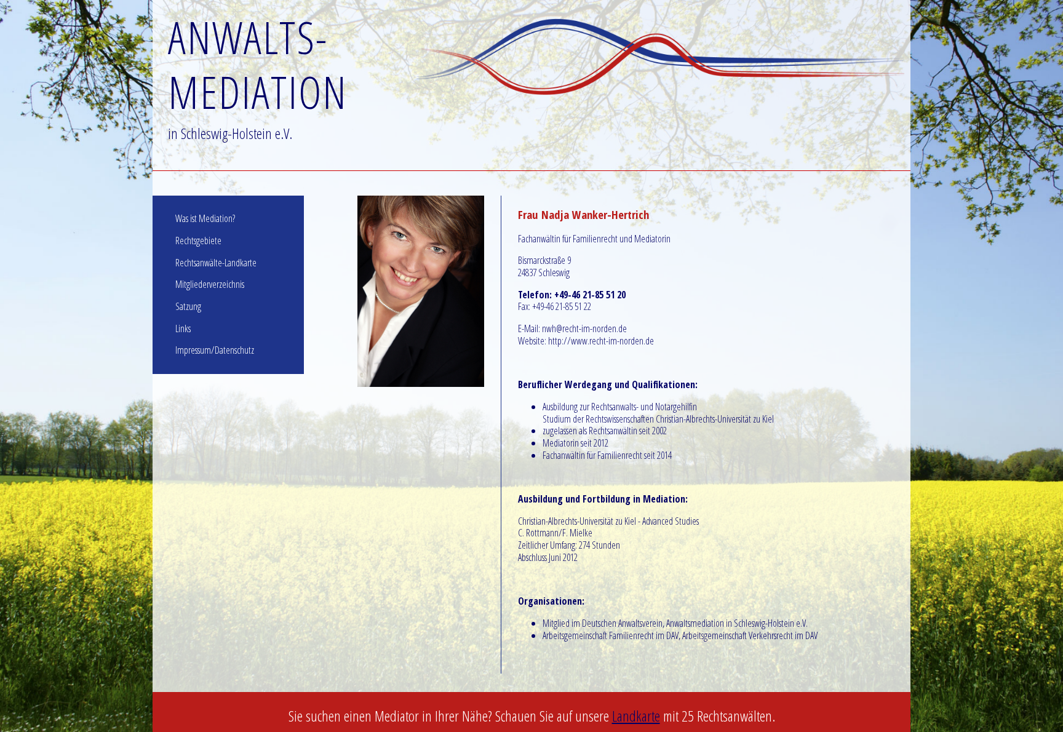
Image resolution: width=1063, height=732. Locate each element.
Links (183, 328)
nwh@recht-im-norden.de (584, 328)
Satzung (188, 306)
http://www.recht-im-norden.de (601, 341)
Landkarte (636, 716)
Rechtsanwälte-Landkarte (216, 262)
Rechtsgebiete (198, 240)
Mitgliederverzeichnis (209, 284)
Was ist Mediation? (205, 218)
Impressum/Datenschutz (214, 350)
